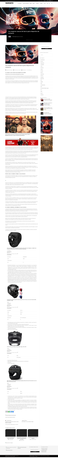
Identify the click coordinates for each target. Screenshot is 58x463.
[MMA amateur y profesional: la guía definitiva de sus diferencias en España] (42, 104)
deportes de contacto (12, 417)
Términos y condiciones (32, 456)
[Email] (6, 411)
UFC (41, 89)
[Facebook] (10, 411)
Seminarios (42, 94)
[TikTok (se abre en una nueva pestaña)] (51, 0)
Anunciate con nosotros (44, 448)
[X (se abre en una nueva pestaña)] (43, 0)
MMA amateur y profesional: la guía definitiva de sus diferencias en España (48, 103)
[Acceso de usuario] (50, 3)
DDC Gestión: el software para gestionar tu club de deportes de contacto (21, 438)
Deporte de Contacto (20, 36)
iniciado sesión (12, 424)
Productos (42, 75)
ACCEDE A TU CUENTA (40, 0)
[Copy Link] (7, 411)
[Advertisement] (21, 89)
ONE (41, 86)
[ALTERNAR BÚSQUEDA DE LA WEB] (52, 3)
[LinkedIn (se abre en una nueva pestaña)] (47, 0)
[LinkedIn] (11, 411)
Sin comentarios (49, 110)
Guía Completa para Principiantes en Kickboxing (47, 113)
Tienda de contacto (43, 451)
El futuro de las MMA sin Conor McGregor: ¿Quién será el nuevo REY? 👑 (48, 108)
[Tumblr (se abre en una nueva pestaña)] (48, 0)
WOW (41, 91)
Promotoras (42, 77)
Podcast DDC (42, 74)
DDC (41, 80)
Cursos (41, 66)
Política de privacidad (32, 455)
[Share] (13, 411)
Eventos (42, 69)
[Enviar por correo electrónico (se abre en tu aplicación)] (50, 0)
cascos (8, 417)
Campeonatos (42, 63)
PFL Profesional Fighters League (44, 88)
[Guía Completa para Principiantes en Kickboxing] (42, 113)
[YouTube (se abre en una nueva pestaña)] (49, 0)
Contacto (36, 456)
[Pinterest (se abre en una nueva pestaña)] (45, 0)
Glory (41, 83)
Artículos (42, 61)
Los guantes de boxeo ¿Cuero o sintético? (33, 438)
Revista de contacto (43, 450)
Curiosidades (42, 64)
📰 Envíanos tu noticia (44, 449)
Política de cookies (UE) (37, 455)
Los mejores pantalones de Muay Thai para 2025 (11, 438)
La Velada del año (43, 85)
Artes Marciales (43, 59)
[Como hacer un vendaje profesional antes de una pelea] (42, 100)
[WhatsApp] (9, 411)
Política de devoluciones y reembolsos (45, 455)
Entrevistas (42, 67)
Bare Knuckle (42, 78)
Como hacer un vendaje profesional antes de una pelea (48, 100)
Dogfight (42, 81)
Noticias (42, 72)
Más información (9, 251)
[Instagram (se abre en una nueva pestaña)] (46, 0)
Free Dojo (42, 70)
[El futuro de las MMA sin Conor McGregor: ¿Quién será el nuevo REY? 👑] (42, 109)
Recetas (42, 93)
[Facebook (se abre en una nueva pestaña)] (44, 0)
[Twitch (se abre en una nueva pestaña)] (52, 0)
